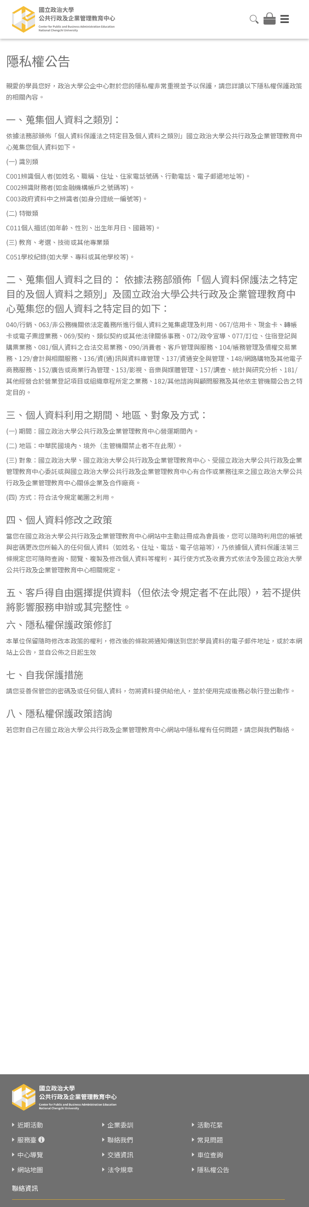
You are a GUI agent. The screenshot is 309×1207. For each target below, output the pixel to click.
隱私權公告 (213, 1169)
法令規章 (120, 1169)
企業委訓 (120, 1125)
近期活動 (30, 1125)
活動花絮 (210, 1125)
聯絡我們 (120, 1139)
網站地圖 (30, 1169)
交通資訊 (120, 1154)
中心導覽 (30, 1154)
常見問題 (210, 1139)
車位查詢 (210, 1154)
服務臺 (27, 1139)
